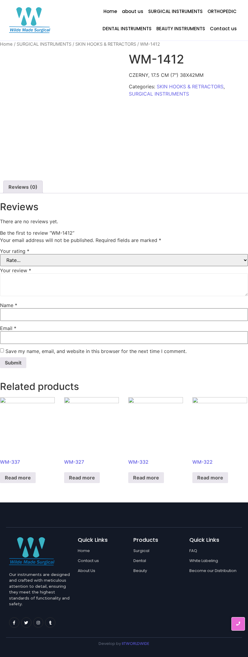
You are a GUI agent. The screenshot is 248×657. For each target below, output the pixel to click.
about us (132, 11)
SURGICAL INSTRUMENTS (175, 11)
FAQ (193, 551)
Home (110, 11)
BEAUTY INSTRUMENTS (180, 28)
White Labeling (203, 561)
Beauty (140, 571)
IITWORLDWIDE (135, 643)
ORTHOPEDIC (222, 11)
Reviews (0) (23, 187)
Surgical (141, 551)
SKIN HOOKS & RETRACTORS (105, 44)
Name (8, 305)
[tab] (23, 187)
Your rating (14, 251)
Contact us (223, 28)
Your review (15, 270)
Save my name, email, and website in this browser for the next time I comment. (96, 351)
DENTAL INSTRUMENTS (127, 28)
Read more (18, 478)
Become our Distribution (213, 571)
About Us (86, 571)
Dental (139, 561)
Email (8, 328)
